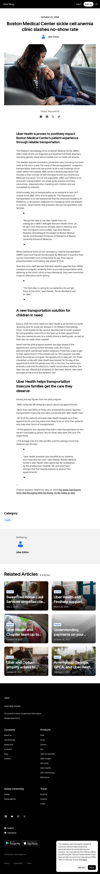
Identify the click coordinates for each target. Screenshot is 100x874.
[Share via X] (53, 116)
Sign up (88, 4)
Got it (91, 867)
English (10, 828)
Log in (79, 4)
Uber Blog (8, 4)
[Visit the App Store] (30, 843)
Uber (7, 697)
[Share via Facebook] (41, 116)
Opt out (81, 867)
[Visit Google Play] (13, 843)
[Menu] (96, 4)
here (85, 860)
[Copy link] (59, 116)
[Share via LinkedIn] (47, 116)
